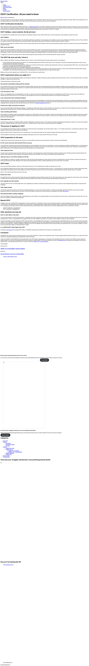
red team (8, 445)
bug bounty (8, 443)
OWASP (5, 447)
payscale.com (10, 229)
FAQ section (65, 191)
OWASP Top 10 (6, 6)
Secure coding (6, 455)
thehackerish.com (62, 240)
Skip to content (4, 1)
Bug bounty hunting (7, 7)
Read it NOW (5, 435)
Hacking (5, 442)
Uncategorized (6, 457)
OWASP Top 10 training (13, 450)
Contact (5, 9)
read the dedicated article (41, 103)
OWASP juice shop (10, 448)
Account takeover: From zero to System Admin (12, 254)
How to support (6, 11)
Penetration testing (10, 444)
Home (4, 4)
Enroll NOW (44, 360)
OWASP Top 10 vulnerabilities (15, 452)
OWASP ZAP (9, 454)
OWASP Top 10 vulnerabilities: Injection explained (13, 248)
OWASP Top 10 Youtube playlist (41, 241)
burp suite (5, 440)
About (4, 8)
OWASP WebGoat (10, 453)
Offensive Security (34, 26)
